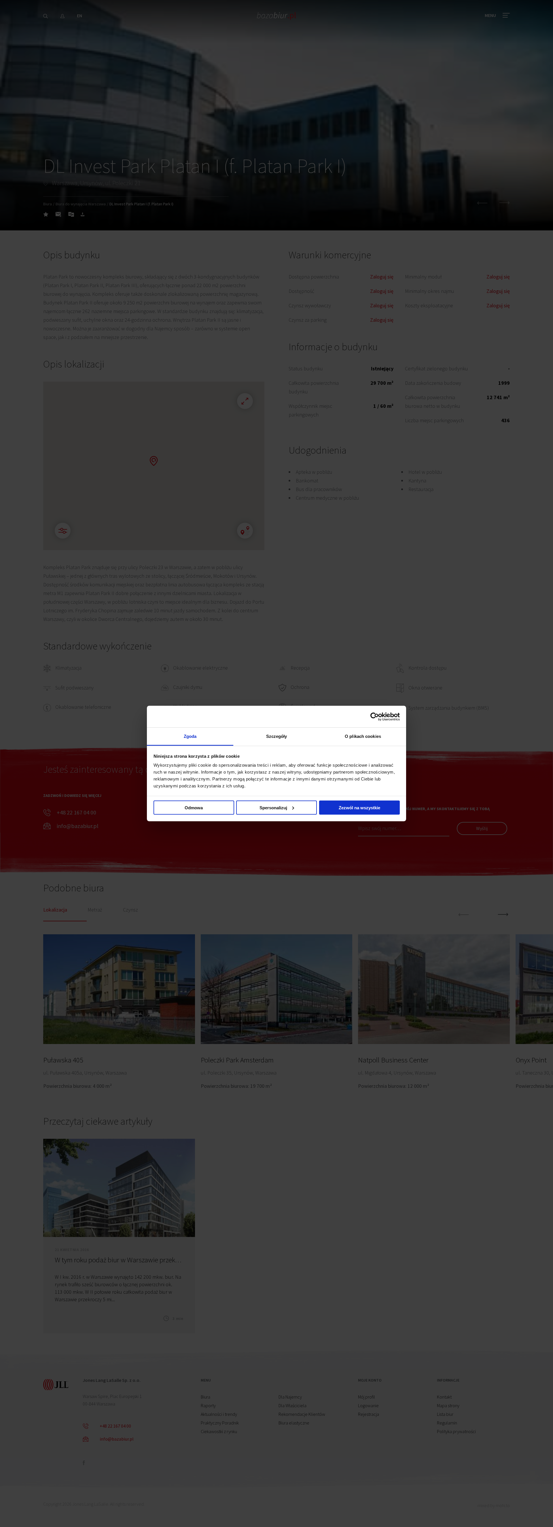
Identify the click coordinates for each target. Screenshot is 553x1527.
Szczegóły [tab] (276, 736)
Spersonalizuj (273, 807)
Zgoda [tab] (190, 736)
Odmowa (194, 807)
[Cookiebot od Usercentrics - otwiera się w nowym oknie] (374, 716)
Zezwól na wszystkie (359, 807)
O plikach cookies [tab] (363, 736)
